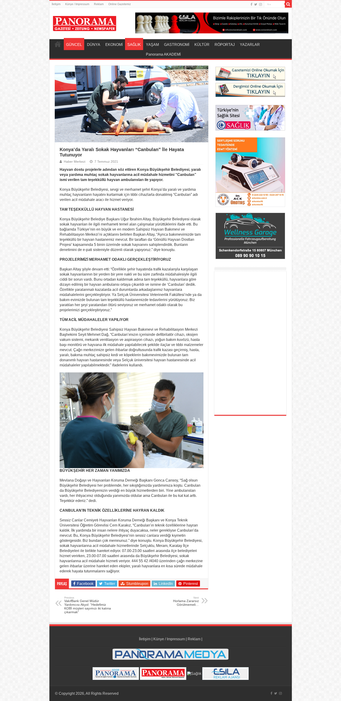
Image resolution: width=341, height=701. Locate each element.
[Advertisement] (250, 342)
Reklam (99, 4)
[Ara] (288, 4)
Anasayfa (58, 44)
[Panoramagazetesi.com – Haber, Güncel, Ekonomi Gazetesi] (84, 22)
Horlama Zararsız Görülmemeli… (186, 601)
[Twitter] (256, 4)
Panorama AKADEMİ (163, 54)
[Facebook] (251, 4)
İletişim (56, 4)
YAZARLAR (250, 45)
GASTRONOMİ (176, 45)
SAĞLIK (134, 45)
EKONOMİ (114, 45)
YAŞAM (152, 45)
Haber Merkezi (74, 161)
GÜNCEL (74, 45)
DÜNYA (93, 45)
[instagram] (260, 4)
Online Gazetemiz (119, 4)
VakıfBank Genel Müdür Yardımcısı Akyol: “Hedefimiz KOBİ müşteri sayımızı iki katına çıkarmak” (87, 605)
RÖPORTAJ (225, 45)
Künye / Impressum (77, 4)
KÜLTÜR (201, 45)
